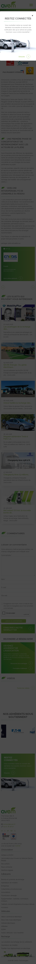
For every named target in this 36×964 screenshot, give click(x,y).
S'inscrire (22, 57)
